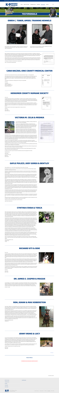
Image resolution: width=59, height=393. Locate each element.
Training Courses (7, 381)
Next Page (52, 352)
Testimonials (6, 385)
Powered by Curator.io (51, 375)
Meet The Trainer (7, 380)
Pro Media (14, 391)
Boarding (6, 383)
